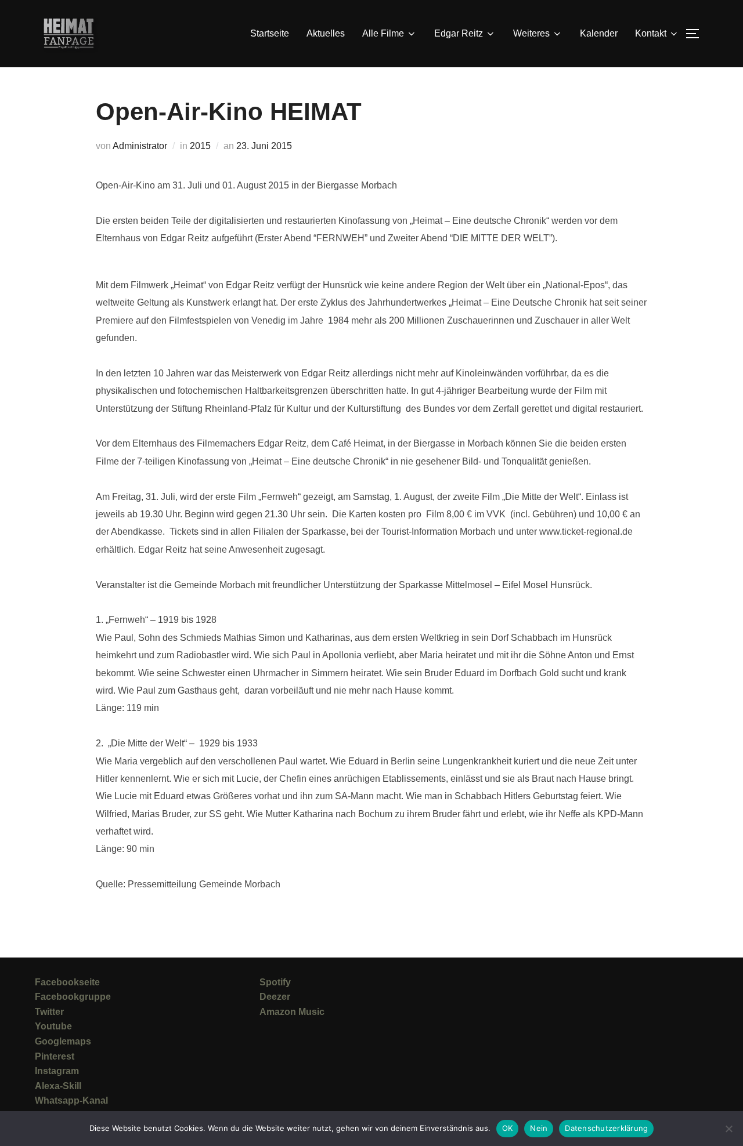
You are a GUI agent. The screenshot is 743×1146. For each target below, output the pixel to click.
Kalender (599, 33)
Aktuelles (325, 33)
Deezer (274, 997)
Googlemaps (63, 1041)
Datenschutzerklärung (606, 1128)
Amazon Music (291, 1012)
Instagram (57, 1071)
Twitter (49, 1012)
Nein (538, 1128)
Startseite (269, 33)
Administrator (140, 146)
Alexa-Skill (58, 1086)
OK (507, 1128)
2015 (200, 146)
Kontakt (650, 33)
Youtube (53, 1026)
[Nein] (728, 1128)
